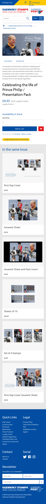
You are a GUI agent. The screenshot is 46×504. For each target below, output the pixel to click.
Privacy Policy (28, 422)
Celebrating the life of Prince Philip (20, 26)
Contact (5, 459)
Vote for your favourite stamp (10, 443)
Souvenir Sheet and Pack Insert (21, 269)
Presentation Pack (9, 28)
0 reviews (17, 134)
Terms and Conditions (30, 424)
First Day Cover (12, 185)
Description (8, 61)
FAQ (24, 427)
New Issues (6, 422)
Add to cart (19, 129)
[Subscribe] (41, 482)
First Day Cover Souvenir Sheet (20, 395)
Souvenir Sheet (12, 227)
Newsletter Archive (29, 429)
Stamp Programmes (9, 437)
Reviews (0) (20, 61)
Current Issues (7, 424)
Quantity (5, 118)
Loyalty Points (7, 434)
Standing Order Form (9, 439)
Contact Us (7, 2)
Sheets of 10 (10, 311)
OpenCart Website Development (13, 497)
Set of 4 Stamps (12, 353)
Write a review (26, 134)
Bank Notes (6, 429)
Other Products (7, 432)
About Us (5, 457)
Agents (25, 432)
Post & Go (5, 427)
